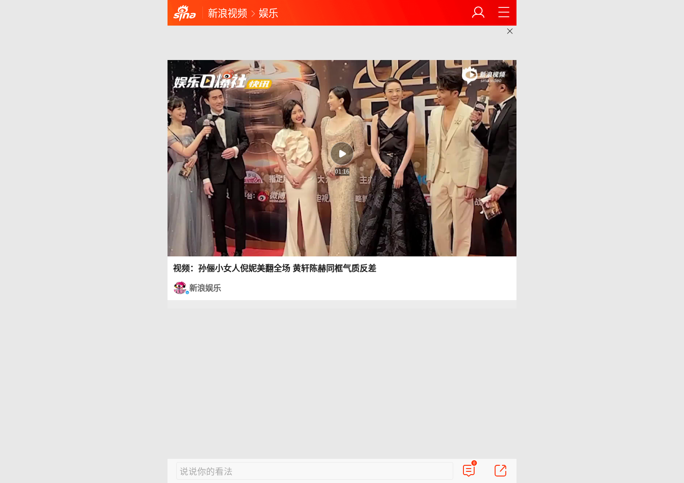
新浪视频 (227, 13)
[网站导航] (504, 13)
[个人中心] (478, 13)
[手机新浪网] (184, 13)
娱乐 (268, 13)
